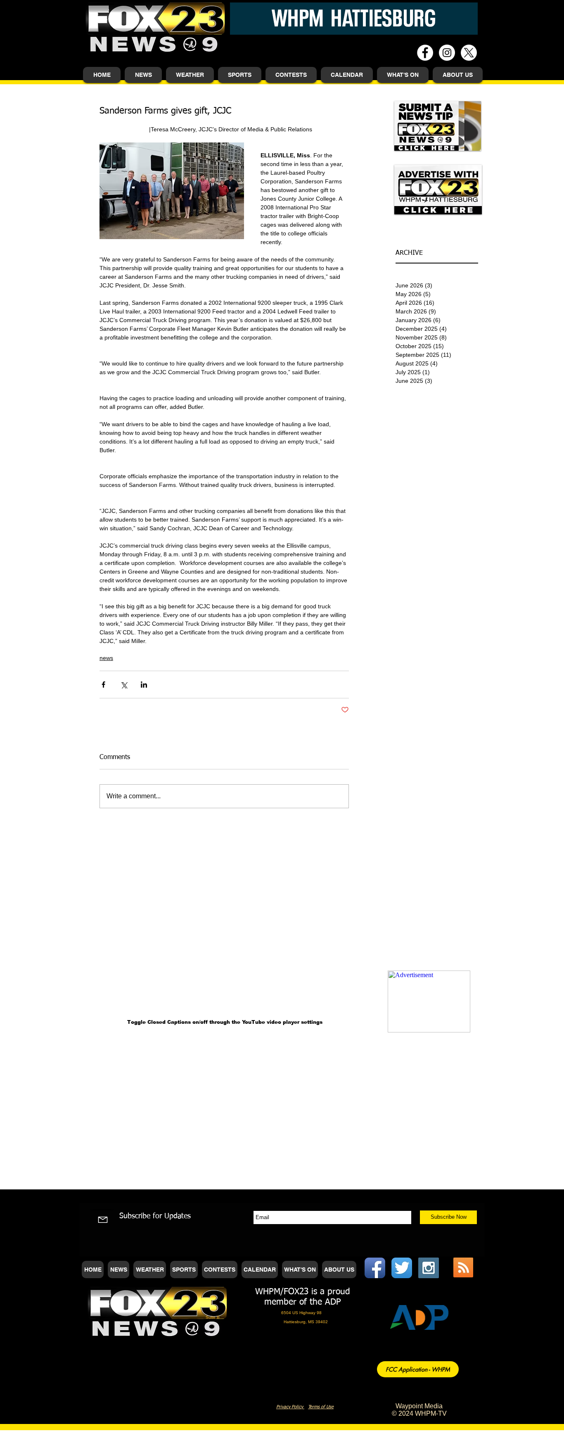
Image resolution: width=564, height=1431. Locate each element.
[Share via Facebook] (103, 684)
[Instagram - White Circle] (447, 53)
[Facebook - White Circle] (425, 53)
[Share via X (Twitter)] (124, 684)
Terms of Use (321, 1407)
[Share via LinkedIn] (144, 684)
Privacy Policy (290, 1407)
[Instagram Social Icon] (428, 1268)
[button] (143, 75)
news (106, 658)
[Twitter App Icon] (401, 1268)
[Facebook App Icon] (375, 1268)
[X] (469, 53)
